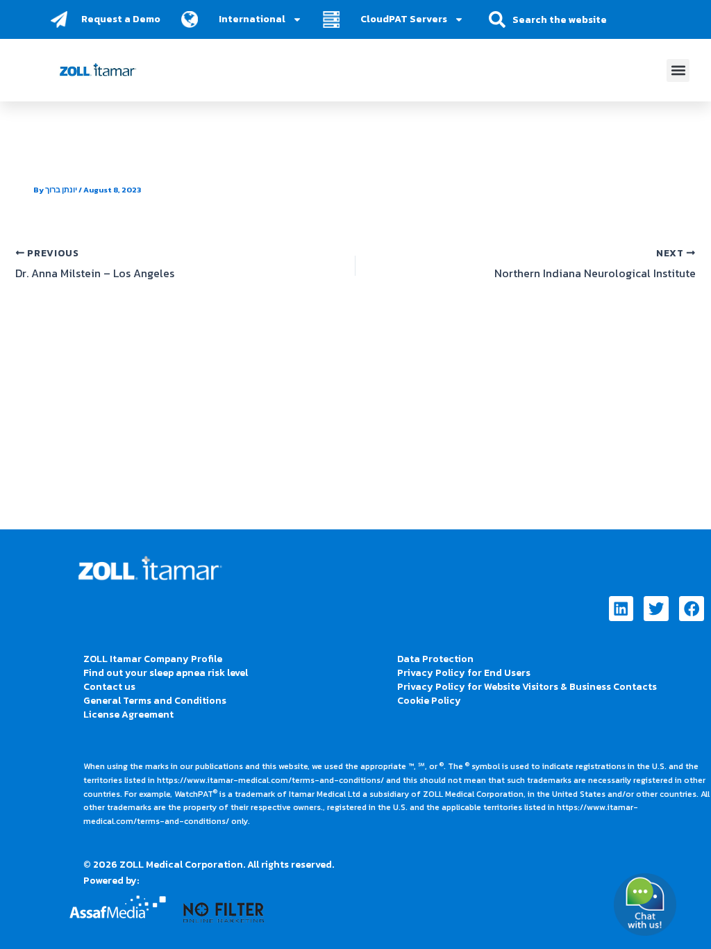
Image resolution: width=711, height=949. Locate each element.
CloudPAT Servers (403, 19)
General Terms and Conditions (154, 700)
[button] (678, 70)
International (252, 19)
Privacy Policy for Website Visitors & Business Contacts (527, 686)
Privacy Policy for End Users (463, 673)
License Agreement (128, 714)
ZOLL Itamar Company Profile (152, 659)
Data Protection (435, 659)
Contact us (109, 686)
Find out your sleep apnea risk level (165, 673)
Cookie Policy (429, 700)
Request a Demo (120, 19)
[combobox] (569, 19)
